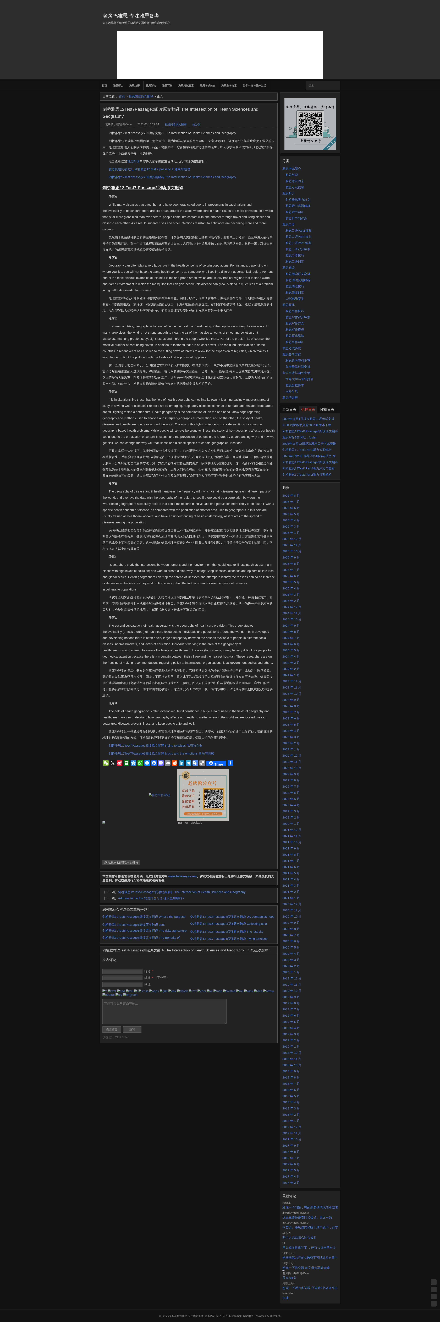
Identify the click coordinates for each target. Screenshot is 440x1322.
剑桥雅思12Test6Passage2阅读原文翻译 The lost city (226, 931)
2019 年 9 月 (291, 997)
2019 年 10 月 (291, 991)
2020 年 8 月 (291, 929)
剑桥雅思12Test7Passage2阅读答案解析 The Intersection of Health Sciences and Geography (172, 177)
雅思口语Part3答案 (298, 243)
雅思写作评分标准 (297, 317)
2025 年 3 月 (291, 594)
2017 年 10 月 (291, 1139)
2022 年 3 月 (291, 811)
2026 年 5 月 (291, 514)
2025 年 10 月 (291, 551)
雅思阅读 (151, 85)
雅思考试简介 (207, 85)
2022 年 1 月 (291, 823)
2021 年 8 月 (291, 854)
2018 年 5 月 (291, 1096)
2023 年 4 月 (291, 731)
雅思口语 (134, 85)
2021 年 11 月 (291, 836)
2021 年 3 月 (291, 885)
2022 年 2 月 (291, 817)
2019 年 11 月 (291, 984)
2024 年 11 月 (291, 613)
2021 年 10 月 (291, 842)
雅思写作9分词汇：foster (299, 437)
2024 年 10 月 (291, 619)
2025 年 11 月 (291, 545)
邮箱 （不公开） (156, 977)
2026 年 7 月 (291, 501)
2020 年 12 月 (291, 904)
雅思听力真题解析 (297, 206)
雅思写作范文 (294, 323)
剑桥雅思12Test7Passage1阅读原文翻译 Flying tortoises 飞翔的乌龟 (155, 745)
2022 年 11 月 (291, 761)
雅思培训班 (290, 397)
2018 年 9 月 (291, 1071)
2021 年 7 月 (291, 861)
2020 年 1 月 (291, 972)
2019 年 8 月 (291, 1003)
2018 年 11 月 (291, 1059)
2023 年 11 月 (291, 687)
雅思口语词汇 (294, 261)
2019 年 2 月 (291, 1040)
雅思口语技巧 (294, 255)
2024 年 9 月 (291, 625)
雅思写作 (167, 85)
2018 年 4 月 (291, 1102)
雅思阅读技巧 (294, 286)
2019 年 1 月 (291, 1046)
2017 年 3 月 (291, 1182)
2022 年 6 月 (291, 792)
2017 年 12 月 (291, 1127)
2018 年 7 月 (291, 1083)
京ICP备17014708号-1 (217, 1316)
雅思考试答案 (186, 85)
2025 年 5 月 (291, 582)
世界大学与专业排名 (299, 379)
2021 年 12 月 (291, 830)
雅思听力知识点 (296, 218)
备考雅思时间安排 (297, 367)
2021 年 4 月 (291, 879)
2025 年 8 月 (291, 563)
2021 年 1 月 (291, 898)
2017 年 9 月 (291, 1145)
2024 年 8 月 (291, 631)
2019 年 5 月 (291, 1021)
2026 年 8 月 (291, 495)
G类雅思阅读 (294, 298)
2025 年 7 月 (291, 570)
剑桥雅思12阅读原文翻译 (121, 862)
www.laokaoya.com (182, 876)
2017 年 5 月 (291, 1170)
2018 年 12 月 (291, 1052)
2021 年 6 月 (291, 867)
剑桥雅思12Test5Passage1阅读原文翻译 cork (133, 925)
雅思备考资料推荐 (297, 360)
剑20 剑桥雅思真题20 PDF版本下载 (306, 425)
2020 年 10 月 (291, 916)
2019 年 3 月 (291, 1034)
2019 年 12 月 (291, 978)
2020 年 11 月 (291, 910)
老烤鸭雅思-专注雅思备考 (131, 15)
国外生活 (291, 391)
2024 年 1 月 (291, 675)
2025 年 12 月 (291, 539)
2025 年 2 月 (291, 601)
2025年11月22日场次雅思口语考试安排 (309, 443)
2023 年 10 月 (291, 693)
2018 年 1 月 (291, 1121)
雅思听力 (118, 85)
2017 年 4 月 (291, 1176)
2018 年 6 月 (291, 1090)
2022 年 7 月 (291, 786)
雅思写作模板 (294, 329)
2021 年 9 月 (291, 848)
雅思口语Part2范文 (298, 237)
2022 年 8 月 (291, 780)
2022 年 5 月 (291, 799)
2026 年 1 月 (291, 532)
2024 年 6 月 (291, 644)
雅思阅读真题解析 (297, 280)
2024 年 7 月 (291, 638)
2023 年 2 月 (291, 743)
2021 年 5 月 (291, 873)
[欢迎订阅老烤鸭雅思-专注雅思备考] (338, 4)
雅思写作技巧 (294, 311)
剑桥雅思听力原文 (297, 199)
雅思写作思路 (294, 336)
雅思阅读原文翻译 (141, 96)
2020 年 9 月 (291, 922)
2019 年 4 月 (291, 1028)
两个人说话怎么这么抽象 (299, 1237)
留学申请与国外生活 (254, 85)
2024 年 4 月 (291, 656)
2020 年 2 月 (291, 966)
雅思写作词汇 (294, 342)
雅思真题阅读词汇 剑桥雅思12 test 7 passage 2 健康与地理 (149, 169)
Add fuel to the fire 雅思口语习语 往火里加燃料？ (151, 898)
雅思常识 (291, 175)
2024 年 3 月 (291, 662)
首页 (104, 85)
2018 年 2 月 (291, 1114)
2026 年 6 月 (291, 508)
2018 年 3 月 (291, 1108)
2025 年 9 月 (291, 557)
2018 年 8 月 (291, 1077)
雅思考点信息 (294, 187)
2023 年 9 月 (291, 700)
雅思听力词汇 (294, 212)
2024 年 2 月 (291, 669)
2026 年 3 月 (291, 526)
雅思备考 (275, 1316)
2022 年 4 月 (291, 805)
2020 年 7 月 (291, 935)
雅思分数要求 (294, 385)
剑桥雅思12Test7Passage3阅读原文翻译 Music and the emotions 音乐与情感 (161, 753)
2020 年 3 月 (291, 960)
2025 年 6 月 (291, 576)
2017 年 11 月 (291, 1133)
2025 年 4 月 (291, 588)
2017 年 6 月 (291, 1164)
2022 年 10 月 (291, 768)
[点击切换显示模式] (434, 1282)
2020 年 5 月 (291, 947)
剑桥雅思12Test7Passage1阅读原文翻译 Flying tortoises (228, 938)
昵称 (148, 971)
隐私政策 (237, 1316)
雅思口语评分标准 (297, 249)
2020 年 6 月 (291, 941)
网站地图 (248, 1316)
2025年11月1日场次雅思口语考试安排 (308, 419)
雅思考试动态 (294, 181)
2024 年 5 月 (291, 650)
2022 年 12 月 (291, 755)
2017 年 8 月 (291, 1151)
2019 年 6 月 (291, 1015)
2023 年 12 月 (291, 681)
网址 (147, 984)
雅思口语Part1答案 (298, 230)
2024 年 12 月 (291, 607)
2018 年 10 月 (291, 1065)
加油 (285, 1298)
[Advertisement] (220, 55)
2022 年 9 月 (291, 774)
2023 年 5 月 (291, 724)
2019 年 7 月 (291, 1009)
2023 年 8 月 (291, 706)
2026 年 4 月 (291, 520)
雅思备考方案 (229, 85)
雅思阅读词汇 (294, 292)
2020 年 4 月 (291, 953)
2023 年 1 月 (291, 749)
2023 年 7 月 (291, 712)
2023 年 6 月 (291, 718)
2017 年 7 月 (291, 1158)
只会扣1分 (289, 1278)
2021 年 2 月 (291, 891)
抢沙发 (196, 124)
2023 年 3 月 (291, 737)
